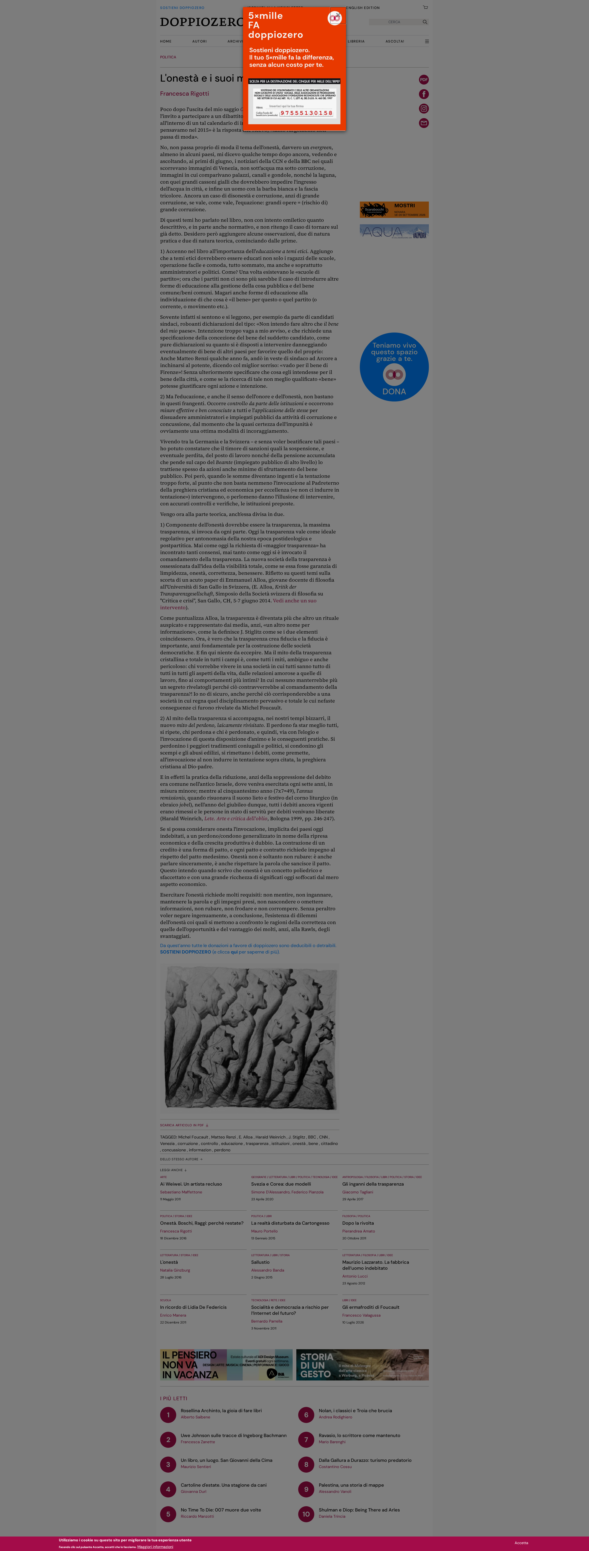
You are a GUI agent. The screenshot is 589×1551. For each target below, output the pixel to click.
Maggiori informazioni (155, 1546)
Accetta (521, 1542)
